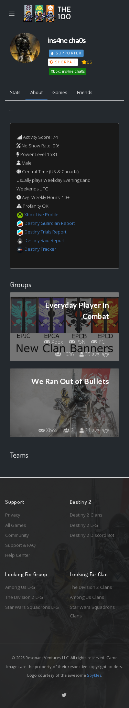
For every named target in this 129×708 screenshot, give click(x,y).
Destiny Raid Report (44, 240)
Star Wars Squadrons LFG (32, 607)
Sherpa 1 (65, 62)
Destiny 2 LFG (84, 525)
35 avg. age (96, 354)
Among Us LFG (20, 587)
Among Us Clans (87, 597)
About (36, 92)
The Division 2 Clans (91, 587)
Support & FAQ (20, 545)
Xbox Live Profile (41, 214)
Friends (85, 92)
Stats (15, 92)
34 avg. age (96, 430)
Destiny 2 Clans (86, 515)
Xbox (56, 342)
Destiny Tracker (40, 249)
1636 (67, 354)
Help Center (17, 555)
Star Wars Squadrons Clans (92, 611)
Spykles (94, 675)
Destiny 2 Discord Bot (92, 535)
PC (101, 342)
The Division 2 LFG (24, 597)
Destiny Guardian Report (49, 223)
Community (17, 535)
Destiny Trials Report (45, 232)
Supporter (68, 53)
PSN (80, 342)
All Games (15, 525)
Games (59, 92)
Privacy (12, 515)
